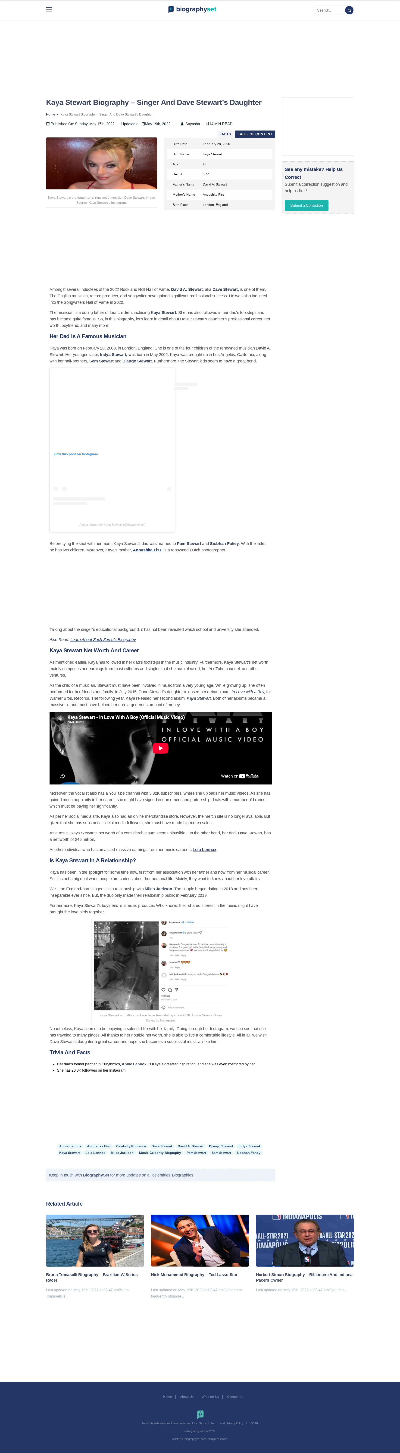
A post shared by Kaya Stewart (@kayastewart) (112, 524)
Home (167, 1396)
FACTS (225, 134)
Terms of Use (207, 1423)
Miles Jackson (122, 1153)
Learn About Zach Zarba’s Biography (103, 639)
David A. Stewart (190, 1146)
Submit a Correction (306, 205)
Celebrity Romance (131, 1146)
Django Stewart (221, 1146)
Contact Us (235, 1396)
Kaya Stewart (69, 1153)
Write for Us (210, 1396)
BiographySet (96, 1175)
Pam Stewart (196, 1153)
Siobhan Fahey (248, 1153)
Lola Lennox (204, 849)
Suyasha (192, 124)
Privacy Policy (234, 1423)
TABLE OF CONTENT (255, 134)
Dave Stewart (162, 1146)
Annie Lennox (70, 1146)
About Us (187, 1396)
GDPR (254, 1423)
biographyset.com (195, 1439)
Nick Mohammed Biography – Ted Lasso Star (194, 1274)
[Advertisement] (200, 53)
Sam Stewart (221, 1153)
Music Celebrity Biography (160, 1153)
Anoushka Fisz (147, 550)
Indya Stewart (249, 1146)
